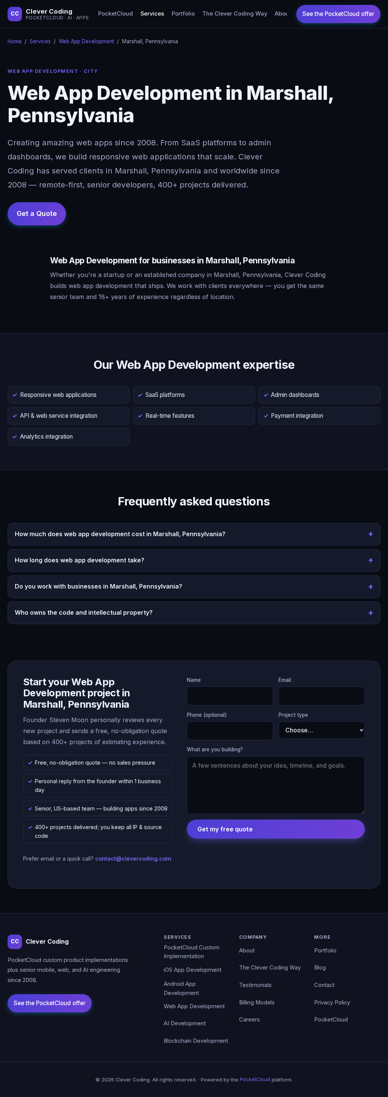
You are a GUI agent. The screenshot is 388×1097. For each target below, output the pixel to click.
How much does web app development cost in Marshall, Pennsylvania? (120, 534)
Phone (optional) (207, 715)
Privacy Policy (332, 1002)
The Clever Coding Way (234, 13)
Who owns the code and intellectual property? (84, 612)
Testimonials (255, 985)
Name (194, 680)
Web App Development (86, 41)
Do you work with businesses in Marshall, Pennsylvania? (98, 586)
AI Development (185, 1023)
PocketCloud (115, 13)
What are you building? (215, 749)
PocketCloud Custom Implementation (191, 952)
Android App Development (181, 988)
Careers (249, 1019)
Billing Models (257, 1002)
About (283, 13)
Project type (293, 715)
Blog (320, 967)
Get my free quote (225, 829)
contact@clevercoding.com (133, 858)
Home (15, 41)
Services (152, 13)
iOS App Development (192, 969)
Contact (324, 985)
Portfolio (183, 13)
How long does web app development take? (79, 560)
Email (284, 680)
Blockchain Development (196, 1040)
